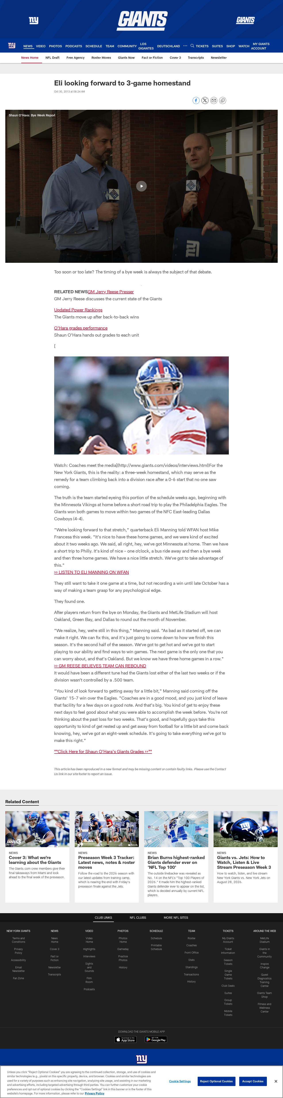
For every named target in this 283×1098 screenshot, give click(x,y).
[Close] (276, 1081)
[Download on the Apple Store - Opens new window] (125, 1040)
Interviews (89, 956)
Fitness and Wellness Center (264, 1007)
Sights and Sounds (89, 967)
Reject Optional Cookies (216, 1081)
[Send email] (213, 103)
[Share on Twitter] (204, 103)
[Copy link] (222, 100)
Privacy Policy (94, 1093)
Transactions (191, 974)
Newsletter (54, 967)
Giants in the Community (264, 952)
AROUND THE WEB (264, 930)
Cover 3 (54, 948)
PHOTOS (123, 930)
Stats (191, 959)
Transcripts (54, 974)
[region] (141, 1082)
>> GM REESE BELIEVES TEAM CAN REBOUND (100, 665)
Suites (228, 992)
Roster (191, 938)
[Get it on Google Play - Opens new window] (156, 1041)
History (123, 967)
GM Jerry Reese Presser (111, 291)
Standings (191, 967)
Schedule (156, 938)
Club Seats (228, 985)
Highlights (89, 948)
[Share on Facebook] (196, 103)
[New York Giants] (141, 1060)
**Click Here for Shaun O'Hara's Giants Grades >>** (103, 751)
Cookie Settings (180, 1081)
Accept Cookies (253, 1081)
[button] (141, 186)
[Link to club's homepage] (11, 45)
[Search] (192, 46)
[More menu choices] (185, 45)
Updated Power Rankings (78, 309)
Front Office (192, 952)
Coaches (191, 945)
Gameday (123, 948)
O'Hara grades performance (80, 327)
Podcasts (89, 989)
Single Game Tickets (228, 974)
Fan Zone (18, 978)
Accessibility (18, 960)
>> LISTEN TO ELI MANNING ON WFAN (91, 572)
